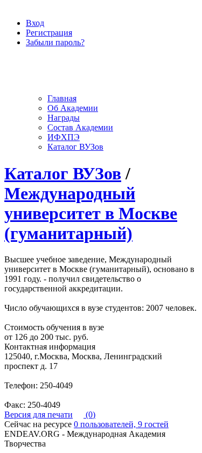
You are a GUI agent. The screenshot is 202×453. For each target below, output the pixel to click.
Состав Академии (80, 127)
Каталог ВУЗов (75, 146)
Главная (61, 98)
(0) (89, 414)
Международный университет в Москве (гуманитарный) (90, 213)
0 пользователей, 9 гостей (121, 424)
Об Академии (72, 108)
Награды (63, 117)
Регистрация (49, 32)
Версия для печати (38, 414)
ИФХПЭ (63, 137)
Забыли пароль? (55, 42)
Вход (35, 22)
